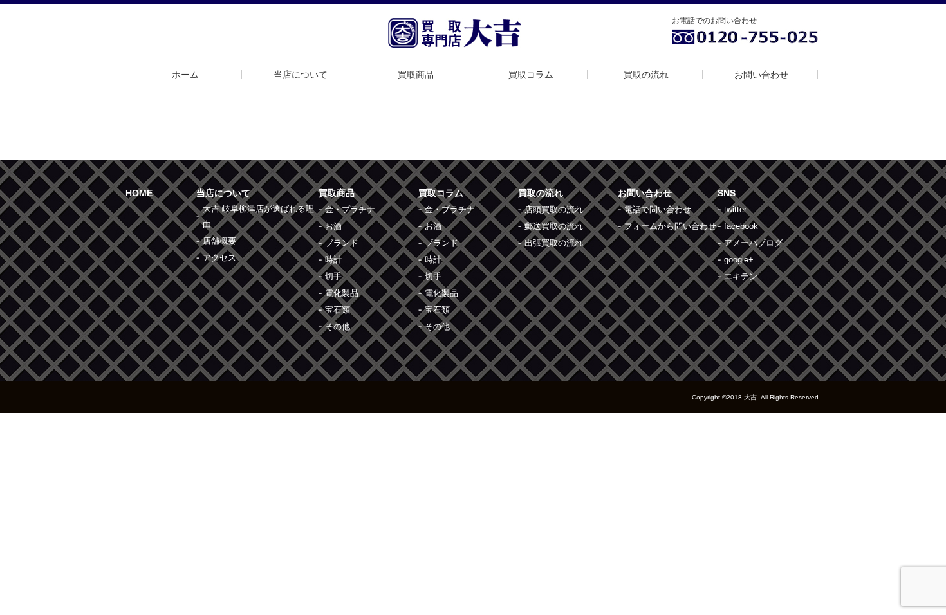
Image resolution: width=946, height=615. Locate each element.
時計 (333, 259)
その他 (337, 326)
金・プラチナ (350, 209)
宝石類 (337, 310)
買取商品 (416, 74)
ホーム (185, 74)
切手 (333, 276)
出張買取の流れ (553, 243)
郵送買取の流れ (553, 226)
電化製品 (341, 293)
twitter (735, 209)
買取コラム (530, 74)
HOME (139, 193)
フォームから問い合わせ (670, 226)
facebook (741, 226)
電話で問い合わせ (657, 209)
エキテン (740, 276)
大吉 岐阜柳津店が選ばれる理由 (258, 216)
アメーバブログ (753, 243)
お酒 (333, 226)
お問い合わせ (761, 74)
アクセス (219, 257)
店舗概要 (219, 241)
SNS (727, 193)
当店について (301, 74)
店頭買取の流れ (553, 209)
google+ (739, 259)
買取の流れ (646, 74)
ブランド (341, 243)
